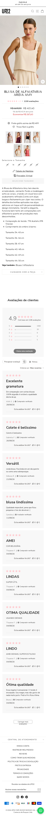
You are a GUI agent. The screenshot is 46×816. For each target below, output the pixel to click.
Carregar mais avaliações (23, 722)
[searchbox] (12, 362)
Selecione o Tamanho (13, 160)
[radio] (10, 137)
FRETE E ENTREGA (23, 765)
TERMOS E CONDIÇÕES (23, 773)
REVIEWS (23, 754)
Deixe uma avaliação (25, 351)
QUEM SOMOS (23, 777)
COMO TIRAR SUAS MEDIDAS (23, 758)
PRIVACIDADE (23, 769)
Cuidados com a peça (23, 272)
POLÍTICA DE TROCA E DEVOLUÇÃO (23, 761)
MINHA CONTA (23, 746)
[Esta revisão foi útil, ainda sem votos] (33, 409)
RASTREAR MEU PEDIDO (23, 750)
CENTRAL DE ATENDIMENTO (22, 739)
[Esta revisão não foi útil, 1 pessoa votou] (37, 522)
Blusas (19, 265)
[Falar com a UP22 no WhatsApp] (40, 810)
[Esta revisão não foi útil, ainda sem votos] (37, 409)
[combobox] (32, 368)
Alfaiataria (28, 265)
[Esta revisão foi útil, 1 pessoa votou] (33, 707)
